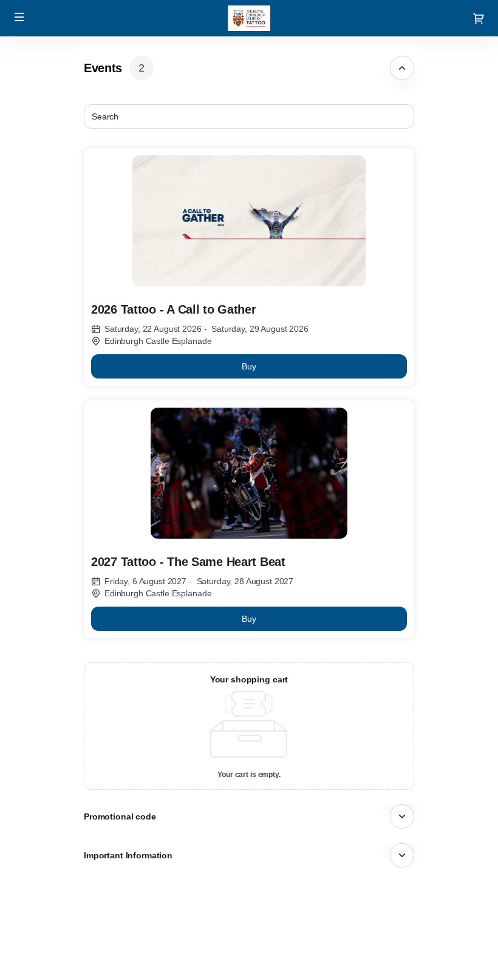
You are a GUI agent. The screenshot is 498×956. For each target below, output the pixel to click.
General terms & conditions (431, 923)
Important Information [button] (128, 855)
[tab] (249, 68)
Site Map (396, 910)
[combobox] (243, 116)
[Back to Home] (249, 18)
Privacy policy (405, 937)
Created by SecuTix (416, 896)
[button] (19, 17)
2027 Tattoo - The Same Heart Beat (188, 561)
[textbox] (249, 116)
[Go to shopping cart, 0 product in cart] (478, 18)
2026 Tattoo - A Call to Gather (173, 309)
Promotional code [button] (120, 816)
